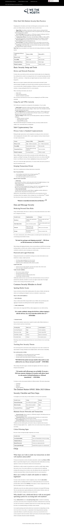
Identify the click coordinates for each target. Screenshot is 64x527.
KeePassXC (20, 354)
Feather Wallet (39, 182)
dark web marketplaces (34, 105)
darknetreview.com (34, 1)
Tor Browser (43, 34)
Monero (37, 36)
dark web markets (21, 25)
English (52, 0)
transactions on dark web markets (25, 459)
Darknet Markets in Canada (23, 1)
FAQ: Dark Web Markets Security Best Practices (13, 4)
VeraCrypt (28, 231)
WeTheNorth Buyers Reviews (10, 1)
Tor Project (43, 107)
